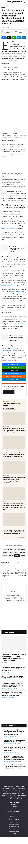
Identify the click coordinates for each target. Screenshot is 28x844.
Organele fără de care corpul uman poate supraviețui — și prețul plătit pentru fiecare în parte (13, 669)
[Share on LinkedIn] (24, 37)
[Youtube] (17, 798)
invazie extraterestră (17, 324)
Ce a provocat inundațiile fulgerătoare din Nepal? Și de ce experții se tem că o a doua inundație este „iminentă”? (14, 732)
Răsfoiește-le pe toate (8, 408)
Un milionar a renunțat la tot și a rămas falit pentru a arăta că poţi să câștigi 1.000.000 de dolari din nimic (21, 572)
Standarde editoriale (14, 809)
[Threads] (21, 798)
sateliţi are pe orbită (7, 228)
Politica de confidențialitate (14, 811)
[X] (14, 798)
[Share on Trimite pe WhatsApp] (13, 37)
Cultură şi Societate (20, 549)
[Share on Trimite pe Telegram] (19, 37)
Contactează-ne (14, 816)
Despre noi (14, 806)
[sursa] (10, 155)
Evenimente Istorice (8, 552)
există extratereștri (16, 291)
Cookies (14, 814)
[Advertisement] (14, 840)
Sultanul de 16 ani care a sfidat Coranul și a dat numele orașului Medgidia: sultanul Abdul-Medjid (14, 758)
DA (8, 392)
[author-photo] (14, 589)
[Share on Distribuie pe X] (8, 37)
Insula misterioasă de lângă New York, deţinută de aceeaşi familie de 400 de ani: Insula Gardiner (15, 766)
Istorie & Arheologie (20, 552)
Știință (7, 5)
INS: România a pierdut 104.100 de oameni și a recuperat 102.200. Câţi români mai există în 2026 (12, 685)
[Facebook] (7, 798)
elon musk (10, 562)
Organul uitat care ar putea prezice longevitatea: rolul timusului (15, 740)
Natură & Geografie (8, 555)
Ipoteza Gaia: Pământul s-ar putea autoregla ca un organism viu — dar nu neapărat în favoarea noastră (13, 694)
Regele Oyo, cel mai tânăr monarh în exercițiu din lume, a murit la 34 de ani (13, 677)
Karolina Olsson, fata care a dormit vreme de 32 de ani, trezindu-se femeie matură (14, 749)
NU (20, 392)
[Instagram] (10, 798)
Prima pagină (14, 804)
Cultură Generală (7, 549)
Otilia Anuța (7, 26)
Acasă (2, 5)
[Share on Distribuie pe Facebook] (3, 37)
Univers (23, 555)
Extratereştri (16, 562)
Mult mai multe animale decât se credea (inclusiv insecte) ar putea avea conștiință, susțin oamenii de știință (7, 573)
